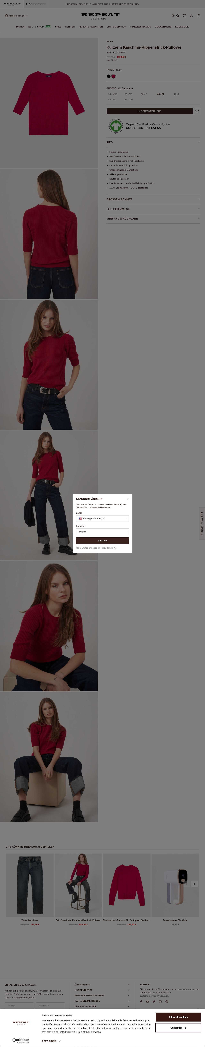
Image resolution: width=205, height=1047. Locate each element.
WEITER (102, 540)
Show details (49, 1040)
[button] (102, 518)
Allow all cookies (178, 1017)
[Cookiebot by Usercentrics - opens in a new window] (21, 1040)
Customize (176, 1027)
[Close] (126, 499)
